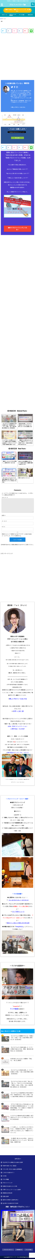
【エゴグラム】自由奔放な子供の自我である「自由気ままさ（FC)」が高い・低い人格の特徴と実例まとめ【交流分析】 (21, 1094)
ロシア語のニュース (18, 911)
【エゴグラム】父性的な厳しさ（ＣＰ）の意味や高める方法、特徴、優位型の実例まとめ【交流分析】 (21, 1049)
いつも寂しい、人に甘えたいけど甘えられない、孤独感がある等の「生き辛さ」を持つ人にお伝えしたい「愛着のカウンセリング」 (21, 1129)
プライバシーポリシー (8, 1249)
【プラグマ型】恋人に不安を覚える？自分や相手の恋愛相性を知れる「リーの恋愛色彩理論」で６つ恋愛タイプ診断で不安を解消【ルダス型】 (21, 1106)
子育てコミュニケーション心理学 (12, 1189)
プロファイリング (7, 1182)
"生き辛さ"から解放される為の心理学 (13, 1162)
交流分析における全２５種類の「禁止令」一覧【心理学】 (21, 1059)
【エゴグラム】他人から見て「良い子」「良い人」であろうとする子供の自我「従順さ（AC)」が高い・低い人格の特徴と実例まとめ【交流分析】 (21, 1084)
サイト (3, 526)
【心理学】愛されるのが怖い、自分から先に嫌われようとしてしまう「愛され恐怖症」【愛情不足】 (21, 1140)
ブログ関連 (6, 1179)
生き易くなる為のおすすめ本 (10, 1203)
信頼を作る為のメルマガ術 (10, 1186)
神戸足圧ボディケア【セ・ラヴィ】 (18, 752)
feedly (18, 137)
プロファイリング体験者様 (12, 15)
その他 (4, 1176)
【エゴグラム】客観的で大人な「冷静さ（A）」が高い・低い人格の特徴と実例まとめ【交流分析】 (21, 1037)
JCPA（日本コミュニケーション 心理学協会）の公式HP (17, 727)
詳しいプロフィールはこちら (18, 107)
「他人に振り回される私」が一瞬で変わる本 (18, 900)
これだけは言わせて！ (9, 1172)
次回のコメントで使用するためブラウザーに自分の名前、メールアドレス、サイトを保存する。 (17, 534)
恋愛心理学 (6, 1196)
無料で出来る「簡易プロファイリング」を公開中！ (17, 10)
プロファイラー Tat (17, 4)
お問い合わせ (30, 14)
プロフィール (4, 14)
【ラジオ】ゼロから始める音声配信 (12, 1169)
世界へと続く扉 (18, 711)
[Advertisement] (17, 57)
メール (4, 521)
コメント (5, 497)
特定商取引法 (19, 1249)
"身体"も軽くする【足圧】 (10, 1165)
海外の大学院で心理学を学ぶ (10, 1200)
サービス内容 (21, 14)
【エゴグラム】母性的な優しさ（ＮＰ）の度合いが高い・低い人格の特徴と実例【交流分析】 (21, 1072)
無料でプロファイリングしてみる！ (17, 228)
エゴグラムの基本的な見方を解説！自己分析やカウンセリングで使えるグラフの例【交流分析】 (21, 1117)
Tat (6, 93)
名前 (4, 515)
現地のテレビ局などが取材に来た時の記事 (18, 923)
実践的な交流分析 (7, 1193)
